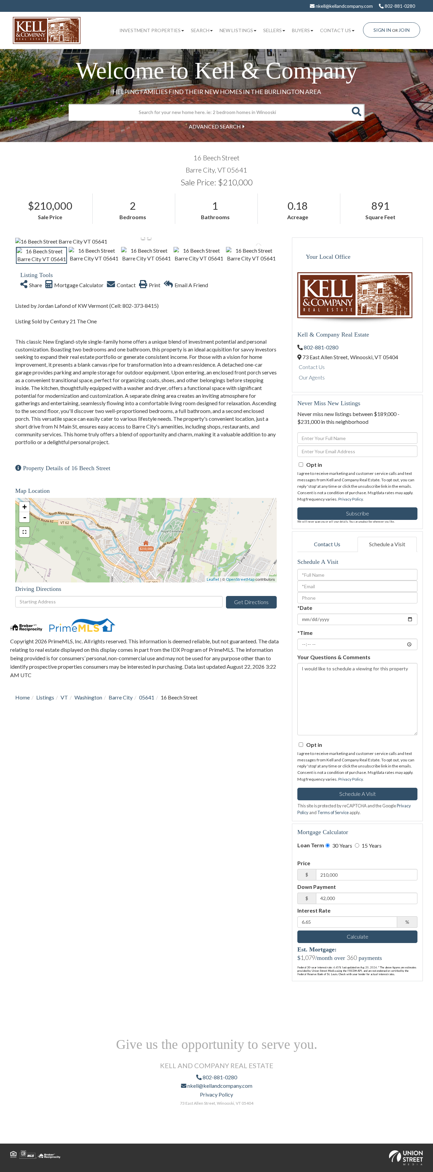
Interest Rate (314, 910)
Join (404, 30)
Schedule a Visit (387, 544)
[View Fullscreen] (24, 532)
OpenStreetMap (240, 579)
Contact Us (312, 367)
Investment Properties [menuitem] (150, 30)
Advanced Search (215, 126)
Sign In (382, 30)
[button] (356, 112)
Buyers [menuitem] (301, 30)
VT (64, 697)
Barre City (121, 697)
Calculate (357, 936)
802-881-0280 (399, 6)
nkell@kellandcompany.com (344, 6)
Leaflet (213, 579)
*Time (305, 632)
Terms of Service (333, 812)
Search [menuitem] (200, 30)
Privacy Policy (350, 499)
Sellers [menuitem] (272, 30)
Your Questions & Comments (333, 657)
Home (22, 697)
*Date (304, 607)
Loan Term (310, 845)
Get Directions (251, 602)
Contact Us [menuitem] (335, 30)
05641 (146, 697)
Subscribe (357, 513)
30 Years (341, 845)
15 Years (371, 845)
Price (303, 863)
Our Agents (312, 377)
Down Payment (316, 886)
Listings (45, 697)
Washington (88, 697)
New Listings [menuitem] (236, 30)
